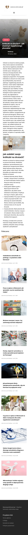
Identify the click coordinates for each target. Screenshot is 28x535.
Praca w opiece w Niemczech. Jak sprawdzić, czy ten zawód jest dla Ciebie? (13, 290)
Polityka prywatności (8, 525)
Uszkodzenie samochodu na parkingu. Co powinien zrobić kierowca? (12, 258)
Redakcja (10, 263)
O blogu (5, 520)
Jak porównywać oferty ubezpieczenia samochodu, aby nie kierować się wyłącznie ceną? (14, 385)
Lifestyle (6, 39)
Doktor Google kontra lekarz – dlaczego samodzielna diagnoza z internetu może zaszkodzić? (13, 450)
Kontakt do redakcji (8, 523)
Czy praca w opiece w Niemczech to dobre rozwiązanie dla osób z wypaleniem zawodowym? (14, 418)
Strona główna (7, 518)
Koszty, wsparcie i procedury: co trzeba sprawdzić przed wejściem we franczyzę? (13, 353)
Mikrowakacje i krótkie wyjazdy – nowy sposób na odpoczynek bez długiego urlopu (13, 482)
